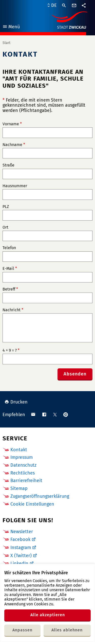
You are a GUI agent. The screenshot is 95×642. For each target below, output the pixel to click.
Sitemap (19, 488)
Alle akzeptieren (47, 614)
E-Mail (10, 268)
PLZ (6, 206)
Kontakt (18, 450)
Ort (5, 227)
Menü (11, 27)
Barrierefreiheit (26, 480)
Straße (8, 165)
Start (6, 43)
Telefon (9, 248)
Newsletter (21, 531)
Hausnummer (15, 186)
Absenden (75, 374)
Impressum (21, 457)
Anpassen (22, 630)
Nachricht (13, 310)
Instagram (20, 547)
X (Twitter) (21, 555)
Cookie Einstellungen (32, 504)
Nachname (14, 144)
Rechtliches (22, 473)
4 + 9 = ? (11, 350)
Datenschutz (23, 465)
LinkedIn (19, 563)
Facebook (20, 539)
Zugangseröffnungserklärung (39, 496)
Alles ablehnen (67, 630)
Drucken (19, 402)
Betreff (10, 289)
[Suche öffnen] (64, 5)
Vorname (12, 124)
